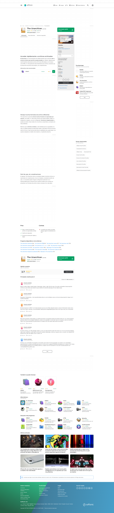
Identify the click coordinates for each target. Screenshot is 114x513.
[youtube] (89, 488)
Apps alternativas (63, 87)
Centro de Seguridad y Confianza (24, 490)
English (27, 503)
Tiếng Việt (29, 505)
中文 (33, 505)
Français (35, 503)
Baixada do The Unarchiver (47, 251)
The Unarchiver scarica (52, 243)
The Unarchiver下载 (39, 243)
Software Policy (42, 493)
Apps (56, 5)
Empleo (21, 493)
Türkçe (25, 505)
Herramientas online (24, 498)
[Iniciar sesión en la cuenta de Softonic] (92, 5)
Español (31, 503)
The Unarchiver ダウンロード (41, 245)
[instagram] (80, 488)
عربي (21, 503)
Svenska (71, 503)
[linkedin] (87, 488)
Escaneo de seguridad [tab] (41, 35)
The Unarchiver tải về (25, 247)
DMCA (59, 487)
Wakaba (59, 48)
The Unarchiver (36, 28)
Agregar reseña (66, 82)
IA (67, 5)
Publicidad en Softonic (43, 495)
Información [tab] (23, 35)
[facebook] (63, 80)
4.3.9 (60, 55)
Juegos (62, 5)
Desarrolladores (81, 5)
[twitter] (66, 80)
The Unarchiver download (26, 243)
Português (63, 503)
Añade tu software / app (25, 497)
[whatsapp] (68, 80)
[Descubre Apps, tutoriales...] (87, 5)
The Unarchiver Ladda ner (53, 249)
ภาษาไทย (22, 505)
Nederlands (56, 503)
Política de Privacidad (62, 492)
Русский (67, 503)
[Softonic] (28, 5)
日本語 (49, 503)
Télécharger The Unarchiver (52, 247)
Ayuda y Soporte (23, 492)
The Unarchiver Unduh (40, 249)
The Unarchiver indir (64, 243)
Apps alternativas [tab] (31, 35)
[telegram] (92, 488)
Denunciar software (64, 85)
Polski (60, 503)
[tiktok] (82, 488)
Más (47, 351)
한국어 (52, 503)
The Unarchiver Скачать (56, 245)
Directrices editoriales (24, 495)
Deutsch (24, 503)
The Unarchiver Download (26, 249)
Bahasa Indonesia (40, 503)
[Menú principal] (21, 5)
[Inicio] (20, 25)
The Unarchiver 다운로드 (38, 247)
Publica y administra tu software (43, 491)
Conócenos (22, 487)
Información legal (61, 489)
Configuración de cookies (63, 496)
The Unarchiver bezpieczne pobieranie (29, 251)
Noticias (73, 5)
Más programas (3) (66, 48)
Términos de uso (61, 491)
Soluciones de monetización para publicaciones (44, 488)
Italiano (46, 503)
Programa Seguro (32, 32)
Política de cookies (61, 494)
